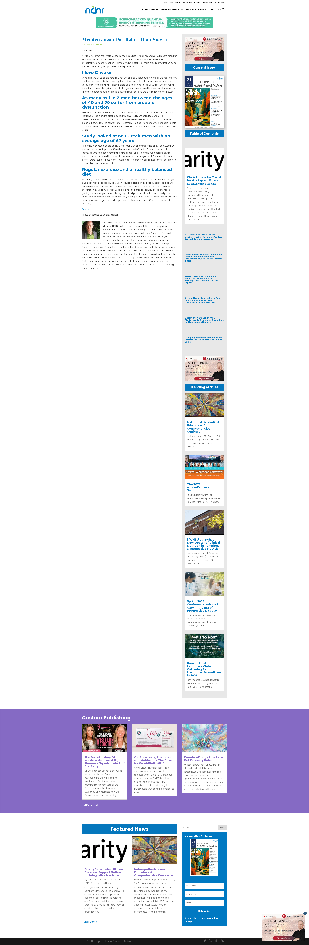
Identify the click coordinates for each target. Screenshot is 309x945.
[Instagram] (216, 941)
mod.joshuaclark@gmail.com (152, 879)
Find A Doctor (171, 2)
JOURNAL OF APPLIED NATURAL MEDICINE (161, 10)
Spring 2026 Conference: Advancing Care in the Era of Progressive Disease (204, 606)
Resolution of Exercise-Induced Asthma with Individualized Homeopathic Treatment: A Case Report (202, 279)
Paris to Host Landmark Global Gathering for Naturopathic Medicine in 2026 (204, 669)
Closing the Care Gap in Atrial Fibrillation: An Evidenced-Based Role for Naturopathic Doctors (204, 320)
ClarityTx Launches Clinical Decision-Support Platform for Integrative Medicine (204, 180)
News (164, 883)
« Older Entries (90, 804)
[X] (210, 941)
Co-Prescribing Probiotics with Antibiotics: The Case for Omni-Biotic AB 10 (153, 760)
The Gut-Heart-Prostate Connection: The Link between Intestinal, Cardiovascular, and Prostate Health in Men (203, 257)
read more (195, 244)
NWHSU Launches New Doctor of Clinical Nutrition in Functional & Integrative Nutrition (203, 544)
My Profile (187, 2)
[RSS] (222, 941)
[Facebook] (204, 941)
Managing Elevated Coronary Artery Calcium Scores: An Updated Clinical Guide (203, 339)
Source (85, 209)
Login (197, 2)
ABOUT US (214, 10)
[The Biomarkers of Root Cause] (204, 60)
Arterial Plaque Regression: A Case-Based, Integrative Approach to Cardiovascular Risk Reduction (203, 300)
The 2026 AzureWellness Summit (198, 487)
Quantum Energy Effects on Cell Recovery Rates (203, 758)
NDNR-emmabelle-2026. (100, 879)
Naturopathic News (92, 44)
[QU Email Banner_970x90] (154, 27)
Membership (207, 2)
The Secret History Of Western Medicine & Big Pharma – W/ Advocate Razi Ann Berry (104, 761)
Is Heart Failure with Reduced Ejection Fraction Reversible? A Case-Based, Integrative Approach (204, 237)
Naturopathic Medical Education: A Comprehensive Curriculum (203, 427)
